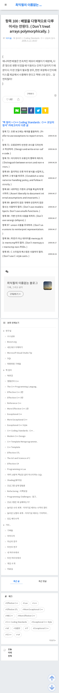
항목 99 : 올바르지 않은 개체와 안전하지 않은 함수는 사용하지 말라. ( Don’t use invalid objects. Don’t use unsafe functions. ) (22, 207)
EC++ (9, 635)
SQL (9, 358)
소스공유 (11, 336)
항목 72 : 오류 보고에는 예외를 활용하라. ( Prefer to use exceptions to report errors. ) (23, 135)
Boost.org (12, 342)
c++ (35, 603)
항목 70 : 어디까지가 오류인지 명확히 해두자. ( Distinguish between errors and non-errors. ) (23, 162)
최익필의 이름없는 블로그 (29, 5)
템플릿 (17, 628)
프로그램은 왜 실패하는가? (18, 502)
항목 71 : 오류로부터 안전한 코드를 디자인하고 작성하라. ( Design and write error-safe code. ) (22, 149)
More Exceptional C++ (17, 420)
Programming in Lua (16, 469)
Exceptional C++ (14, 414)
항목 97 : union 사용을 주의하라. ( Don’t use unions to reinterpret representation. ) (23, 229)
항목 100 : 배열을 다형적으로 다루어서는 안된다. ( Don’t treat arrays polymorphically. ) (29, 26)
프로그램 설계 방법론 (16, 486)
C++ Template (13, 447)
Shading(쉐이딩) (14, 480)
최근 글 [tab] (16, 581)
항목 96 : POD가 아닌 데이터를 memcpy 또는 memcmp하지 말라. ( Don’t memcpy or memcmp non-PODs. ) (23, 242)
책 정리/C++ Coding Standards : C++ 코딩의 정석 (34, 38)
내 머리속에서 (13, 553)
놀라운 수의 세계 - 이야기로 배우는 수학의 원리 (27, 508)
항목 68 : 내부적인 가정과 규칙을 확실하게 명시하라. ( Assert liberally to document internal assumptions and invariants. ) (23, 193)
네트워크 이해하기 (15, 347)
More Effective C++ (27, 616)
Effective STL (13, 453)
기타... (8, 525)
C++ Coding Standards (17, 622)
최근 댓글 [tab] (43, 581)
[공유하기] (18, 99)
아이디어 (11, 536)
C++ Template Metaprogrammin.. (22, 442)
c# (19, 635)
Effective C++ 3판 (15, 398)
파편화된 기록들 (14, 364)
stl (8, 628)
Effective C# (13, 464)
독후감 (10, 376)
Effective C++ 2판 (15, 392)
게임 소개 (11, 564)
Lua (26, 603)
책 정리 (7, 122)
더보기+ (52, 641)
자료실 (10, 569)
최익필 (9, 38)
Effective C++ (12, 603)
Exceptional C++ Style (17, 425)
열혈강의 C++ (13, 381)
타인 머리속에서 (14, 558)
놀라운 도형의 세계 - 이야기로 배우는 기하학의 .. (27, 513)
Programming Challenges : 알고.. (22, 497)
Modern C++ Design (16, 436)
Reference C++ (14, 403)
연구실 (8, 331)
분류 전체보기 (13, 323)
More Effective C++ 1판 (18, 409)
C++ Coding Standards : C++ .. (20, 431)
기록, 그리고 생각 (15, 287)
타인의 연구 (12, 547)
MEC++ (10, 616)
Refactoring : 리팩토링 (17, 491)
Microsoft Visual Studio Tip (19, 353)
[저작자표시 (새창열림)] (55, 95)
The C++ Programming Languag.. (22, 387)
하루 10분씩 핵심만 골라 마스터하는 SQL (24, 475)
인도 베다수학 (13, 519)
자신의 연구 (12, 542)
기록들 (10, 530)
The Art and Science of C (18, 458)
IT (27, 628)
